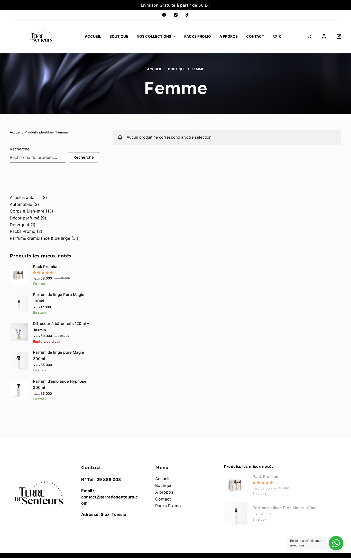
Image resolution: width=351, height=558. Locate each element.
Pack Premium (46, 266)
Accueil (93, 36)
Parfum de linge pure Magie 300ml (58, 355)
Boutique (118, 36)
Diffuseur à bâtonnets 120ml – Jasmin (61, 326)
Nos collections (154, 36)
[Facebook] (164, 15)
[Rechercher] (309, 37)
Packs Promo (197, 36)
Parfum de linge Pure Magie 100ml (58, 297)
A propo (163, 492)
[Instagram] (176, 15)
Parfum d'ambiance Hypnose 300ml (59, 384)
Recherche (20, 149)
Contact (255, 36)
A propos (228, 36)
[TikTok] (187, 15)
